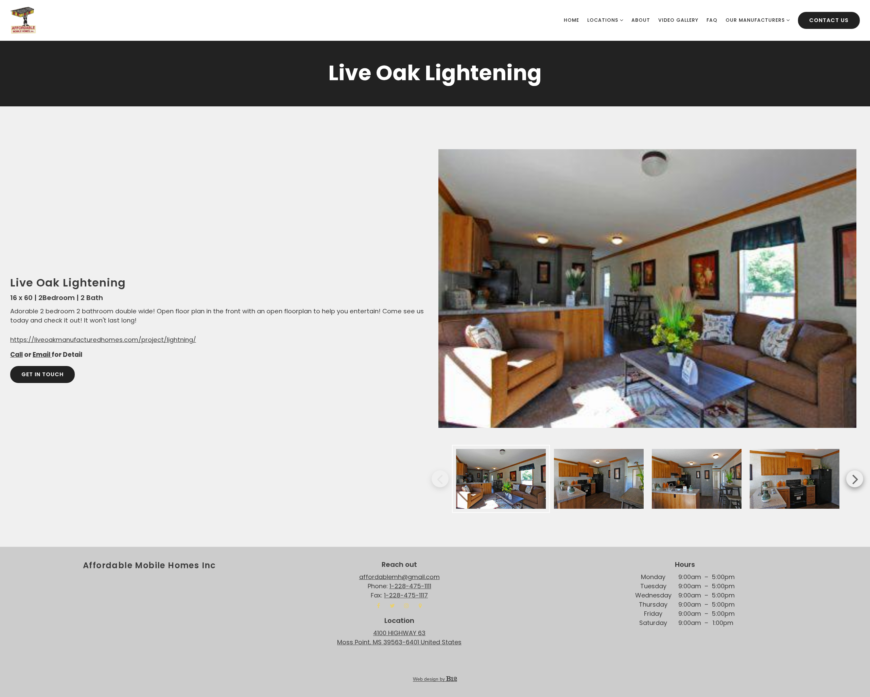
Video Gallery (678, 20)
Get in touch (42, 374)
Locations (602, 20)
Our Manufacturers (755, 20)
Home (571, 20)
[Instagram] (406, 605)
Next (854, 478)
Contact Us (829, 20)
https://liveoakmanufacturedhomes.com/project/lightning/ (103, 339)
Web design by (429, 679)
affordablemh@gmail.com (399, 577)
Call (16, 354)
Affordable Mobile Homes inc (149, 565)
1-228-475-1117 (406, 595)
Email (42, 354)
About (640, 20)
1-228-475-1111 (410, 586)
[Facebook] (378, 605)
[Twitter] (392, 605)
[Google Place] (420, 605)
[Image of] (647, 288)
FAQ (712, 20)
